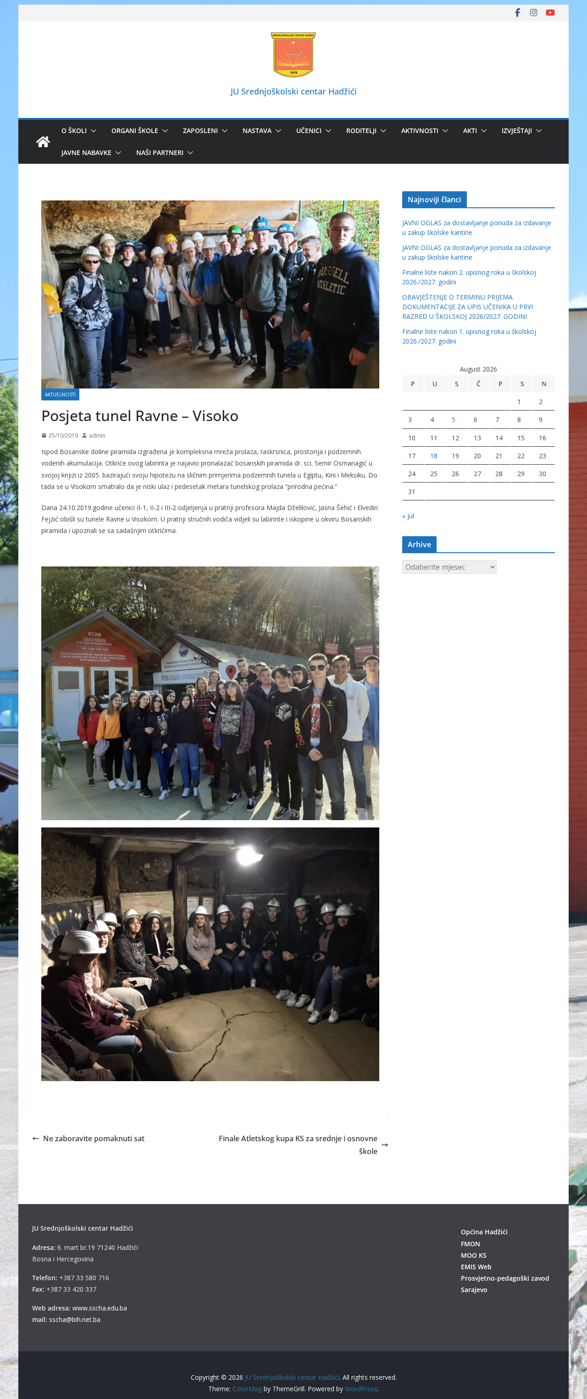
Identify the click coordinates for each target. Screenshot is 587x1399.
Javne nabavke (86, 152)
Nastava (257, 130)
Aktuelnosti (60, 394)
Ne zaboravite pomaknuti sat (93, 1138)
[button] (92, 130)
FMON (470, 1243)
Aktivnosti (419, 130)
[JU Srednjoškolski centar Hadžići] (43, 142)
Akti (470, 130)
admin (97, 435)
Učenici (308, 130)
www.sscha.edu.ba (99, 1308)
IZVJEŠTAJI (517, 130)
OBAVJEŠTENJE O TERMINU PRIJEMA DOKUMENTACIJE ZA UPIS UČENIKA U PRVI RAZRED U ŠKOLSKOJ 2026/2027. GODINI (467, 307)
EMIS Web (476, 1266)
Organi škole (134, 130)
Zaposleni (200, 130)
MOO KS (474, 1255)
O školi (74, 130)
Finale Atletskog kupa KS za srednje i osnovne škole (298, 1145)
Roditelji (361, 130)
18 (433, 455)
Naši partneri (159, 152)
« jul (408, 515)
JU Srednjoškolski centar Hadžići (294, 91)
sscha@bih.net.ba (74, 1319)
